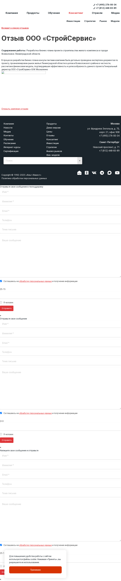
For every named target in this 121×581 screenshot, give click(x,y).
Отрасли (97, 12)
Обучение (54, 12)
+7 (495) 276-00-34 (106, 4)
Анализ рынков (54, 151)
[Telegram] (102, 173)
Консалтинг (76, 12)
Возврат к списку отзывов (15, 28)
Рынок (103, 21)
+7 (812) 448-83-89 (106, 8)
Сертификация (11, 151)
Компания (12, 12)
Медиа (115, 12)
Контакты (9, 135)
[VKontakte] (94, 173)
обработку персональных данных (35, 281)
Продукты (33, 12)
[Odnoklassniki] (87, 173)
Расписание (10, 143)
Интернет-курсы (12, 147)
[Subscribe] (79, 173)
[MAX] (109, 173)
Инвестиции (73, 21)
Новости (8, 127)
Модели (115, 21)
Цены (49, 131)
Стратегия (89, 21)
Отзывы (50, 135)
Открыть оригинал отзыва (14, 108)
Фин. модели (53, 155)
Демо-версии (53, 127)
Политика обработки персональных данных (24, 178)
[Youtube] (117, 173)
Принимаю (35, 570)
